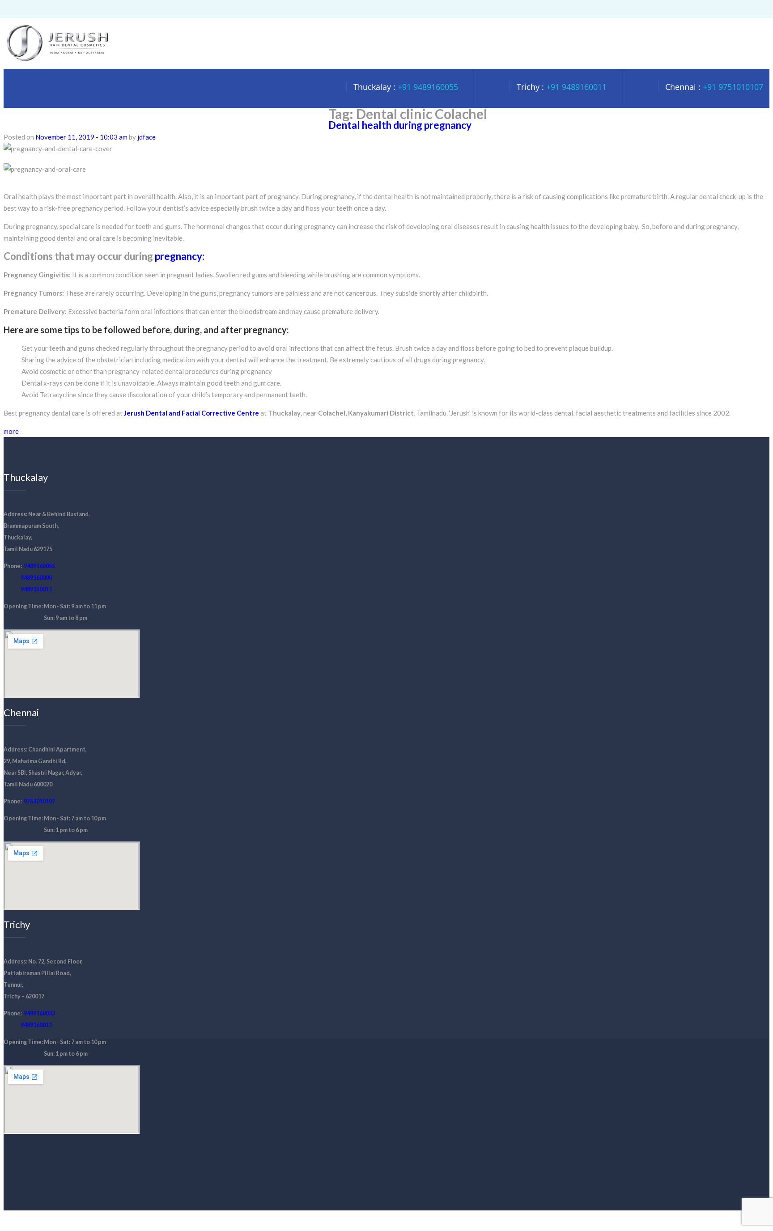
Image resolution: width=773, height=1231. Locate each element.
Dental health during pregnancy (399, 125)
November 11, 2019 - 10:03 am (81, 137)
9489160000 (36, 577)
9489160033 (39, 1013)
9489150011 (36, 589)
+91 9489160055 (428, 86)
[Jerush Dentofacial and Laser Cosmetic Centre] (57, 63)
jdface (146, 137)
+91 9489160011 (576, 86)
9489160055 (39, 566)
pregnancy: (178, 256)
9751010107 (39, 801)
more (11, 431)
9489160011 (36, 1025)
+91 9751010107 (733, 86)
